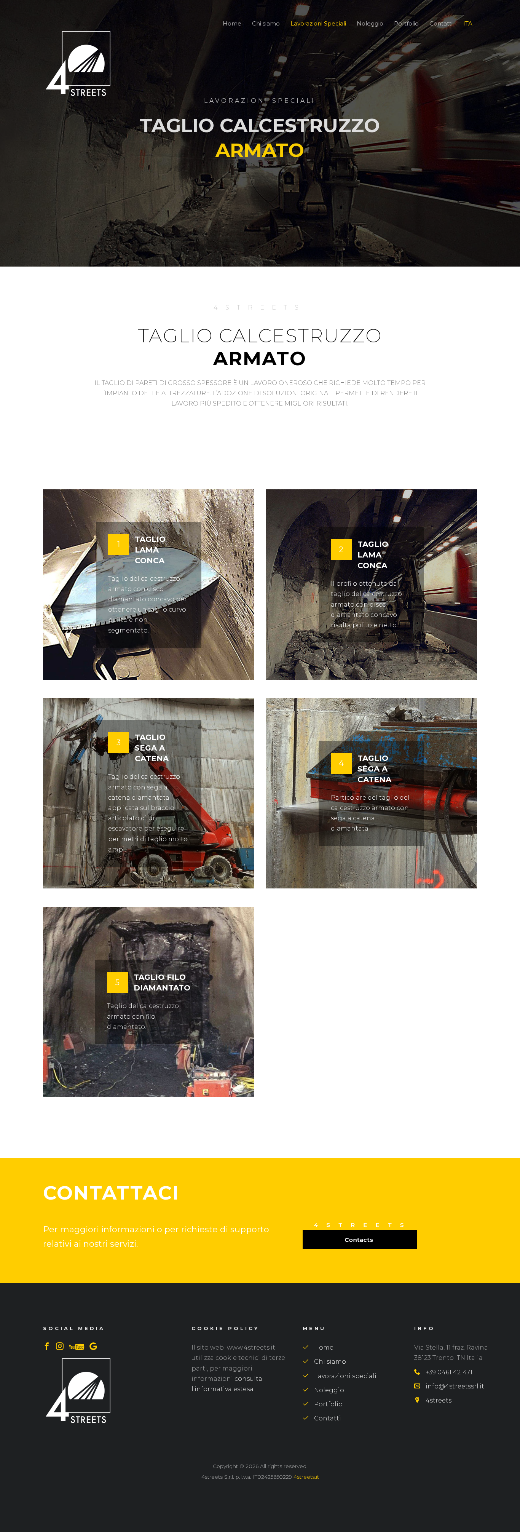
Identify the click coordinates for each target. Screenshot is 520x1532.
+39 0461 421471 (448, 1372)
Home (232, 23)
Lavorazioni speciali (344, 1376)
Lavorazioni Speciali (318, 23)
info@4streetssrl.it (454, 1386)
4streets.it (306, 1477)
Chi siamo (266, 23)
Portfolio (406, 23)
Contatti (441, 23)
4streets (437, 1400)
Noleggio (370, 23)
